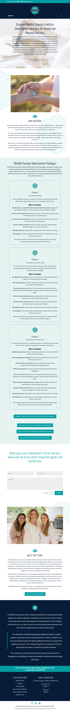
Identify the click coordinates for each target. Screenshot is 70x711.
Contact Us (46, 686)
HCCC (52, 706)
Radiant (20, 683)
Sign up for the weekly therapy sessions (35, 438)
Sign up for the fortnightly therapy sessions (35, 431)
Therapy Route (20, 686)
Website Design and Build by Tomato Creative (46, 708)
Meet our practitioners (35, 594)
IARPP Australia (20, 680)
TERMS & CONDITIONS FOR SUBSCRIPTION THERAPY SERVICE (35, 416)
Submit (58, 493)
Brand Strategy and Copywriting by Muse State (24, 708)
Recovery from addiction (20, 689)
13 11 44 (52, 668)
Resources (46, 690)
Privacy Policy (46, 706)
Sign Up (46, 692)
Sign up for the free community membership (35, 425)
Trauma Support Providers (20, 692)
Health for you (20, 694)
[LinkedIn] (39, 703)
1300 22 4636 (40, 670)
